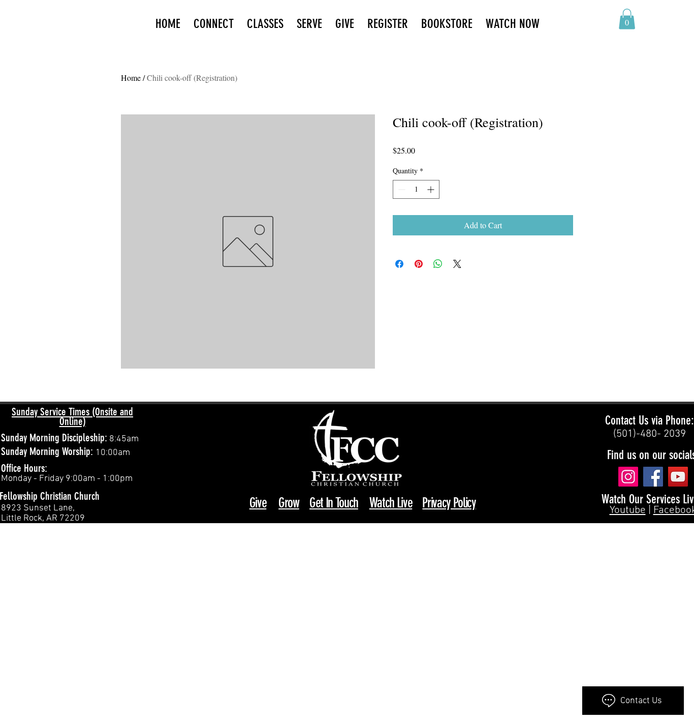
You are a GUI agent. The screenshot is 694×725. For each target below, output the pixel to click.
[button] (627, 19)
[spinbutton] (416, 189)
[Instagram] (628, 477)
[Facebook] (653, 477)
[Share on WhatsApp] (438, 264)
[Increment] (431, 189)
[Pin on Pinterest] (419, 264)
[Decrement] (400, 189)
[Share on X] (457, 264)
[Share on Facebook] (399, 264)
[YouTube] (678, 477)
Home (131, 77)
